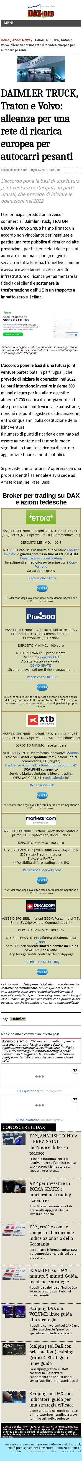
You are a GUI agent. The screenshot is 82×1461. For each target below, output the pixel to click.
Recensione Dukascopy (42, 961)
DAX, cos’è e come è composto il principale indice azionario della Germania (51, 1235)
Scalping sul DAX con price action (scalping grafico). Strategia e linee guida (51, 1354)
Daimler (18, 1019)
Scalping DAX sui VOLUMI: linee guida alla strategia (50, 1314)
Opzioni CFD (49, 657)
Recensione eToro (42, 578)
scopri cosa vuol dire (42, 1451)
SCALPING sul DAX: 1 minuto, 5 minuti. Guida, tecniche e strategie (53, 1275)
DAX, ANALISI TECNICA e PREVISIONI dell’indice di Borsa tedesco (53, 1144)
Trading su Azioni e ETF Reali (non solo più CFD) (41, 765)
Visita (42, 588)
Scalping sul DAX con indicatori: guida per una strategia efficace (51, 1399)
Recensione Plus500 (42, 677)
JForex (41, 942)
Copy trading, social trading (41, 558)
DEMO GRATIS (41, 665)
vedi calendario (56, 777)
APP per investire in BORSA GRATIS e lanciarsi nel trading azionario (50, 1191)
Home (5, 40)
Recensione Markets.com (42, 870)
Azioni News (21, 40)
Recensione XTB (42, 785)
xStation (73, 753)
